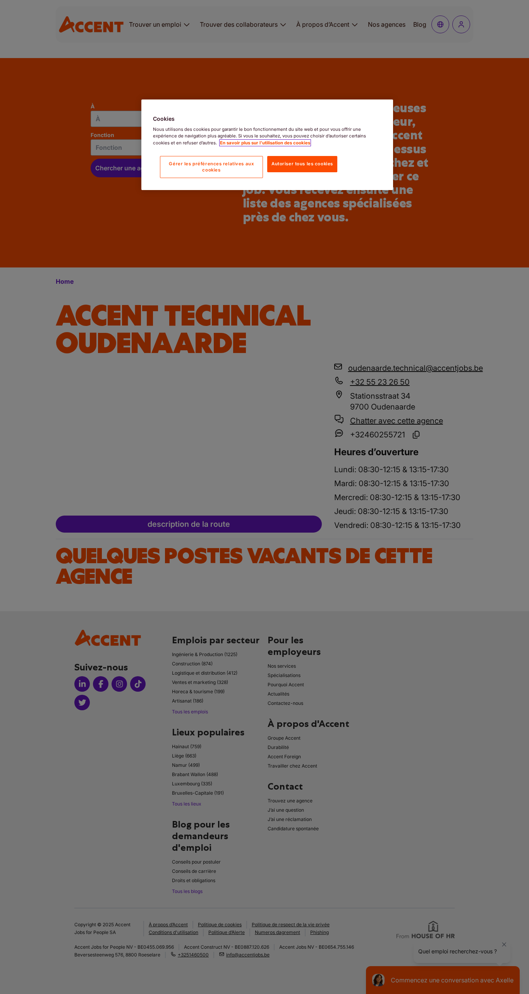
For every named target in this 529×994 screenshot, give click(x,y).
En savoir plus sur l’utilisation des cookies (265, 143)
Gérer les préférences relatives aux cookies (211, 167)
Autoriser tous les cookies (302, 163)
